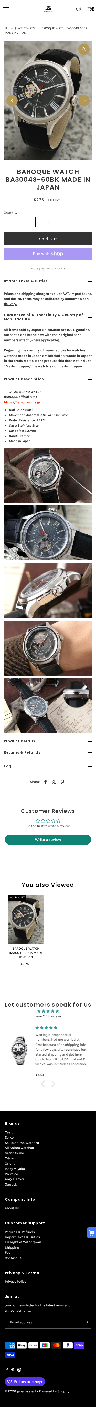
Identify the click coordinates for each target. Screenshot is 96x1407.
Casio (9, 1132)
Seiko (9, 1137)
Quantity (10, 212)
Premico (11, 1174)
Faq (7, 1252)
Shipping (12, 1247)
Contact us (13, 1258)
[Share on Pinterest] (62, 781)
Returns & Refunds (20, 1232)
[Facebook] (7, 1371)
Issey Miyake (15, 1169)
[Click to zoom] (84, 49)
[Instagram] (19, 1371)
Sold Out (48, 238)
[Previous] (12, 100)
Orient (10, 1163)
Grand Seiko (14, 1153)
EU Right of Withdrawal (23, 1242)
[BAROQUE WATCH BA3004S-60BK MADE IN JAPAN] (26, 919)
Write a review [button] (48, 839)
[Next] (84, 100)
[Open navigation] (6, 9)
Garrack (11, 1184)
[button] (44, 1083)
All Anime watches (19, 1148)
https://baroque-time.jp (22, 402)
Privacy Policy (15, 1281)
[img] (48, 1011)
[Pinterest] (12, 1371)
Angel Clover (14, 1179)
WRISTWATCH (27, 28)
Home (9, 28)
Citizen (10, 1158)
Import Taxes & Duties (22, 1237)
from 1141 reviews (48, 1016)
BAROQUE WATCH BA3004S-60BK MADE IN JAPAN (26, 953)
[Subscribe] (84, 1322)
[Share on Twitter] (54, 781)
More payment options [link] (48, 268)
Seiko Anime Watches (22, 1143)
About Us (12, 1208)
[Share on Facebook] (45, 781)
